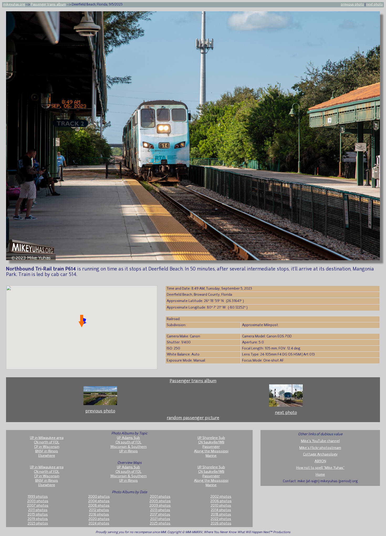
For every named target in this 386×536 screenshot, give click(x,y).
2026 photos (221, 523)
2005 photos (160, 501)
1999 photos (38, 496)
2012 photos (99, 510)
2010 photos (221, 505)
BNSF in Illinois (46, 451)
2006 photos (221, 501)
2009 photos (160, 505)
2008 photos (98, 505)
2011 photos (38, 510)
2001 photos (160, 496)
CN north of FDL (46, 442)
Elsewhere (46, 456)
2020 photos (98, 519)
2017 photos (160, 514)
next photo (374, 4)
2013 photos (160, 510)
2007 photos (37, 505)
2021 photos (160, 519)
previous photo (352, 4)
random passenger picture (193, 418)
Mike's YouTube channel (320, 441)
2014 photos (221, 510)
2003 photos (37, 501)
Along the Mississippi (211, 451)
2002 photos (220, 496)
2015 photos (38, 514)
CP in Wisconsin (46, 447)
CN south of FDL (129, 442)
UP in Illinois (128, 451)
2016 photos (99, 514)
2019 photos (38, 519)
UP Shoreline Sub (211, 438)
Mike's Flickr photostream (320, 448)
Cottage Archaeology (320, 454)
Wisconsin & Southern (128, 447)
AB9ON (320, 461)
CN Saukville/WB (211, 442)
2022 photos (221, 519)
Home (320, 474)
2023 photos (38, 523)
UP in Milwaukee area (47, 438)
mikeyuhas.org (14, 4)
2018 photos (221, 514)
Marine (211, 456)
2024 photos (98, 523)
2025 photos (160, 523)
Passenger (211, 447)
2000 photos (99, 496)
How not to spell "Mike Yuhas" (320, 468)
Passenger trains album (48, 4)
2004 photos (98, 501)
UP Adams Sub (128, 438)
